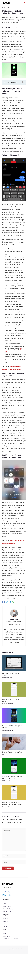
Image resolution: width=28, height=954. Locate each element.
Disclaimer (6, 936)
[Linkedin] (10, 602)
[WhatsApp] (13, 602)
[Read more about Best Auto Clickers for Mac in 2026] (14, 663)
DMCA (5, 933)
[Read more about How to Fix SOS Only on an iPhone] (14, 689)
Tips (4, 924)
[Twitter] (7, 602)
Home (3, 7)
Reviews (6, 921)
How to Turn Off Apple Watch (12, 752)
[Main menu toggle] (24, 2)
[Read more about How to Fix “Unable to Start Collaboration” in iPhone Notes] (14, 792)
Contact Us (7, 906)
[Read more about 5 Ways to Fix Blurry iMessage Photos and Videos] (14, 766)
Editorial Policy (8, 909)
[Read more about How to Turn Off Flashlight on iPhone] (14, 715)
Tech (5, 926)
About (5, 904)
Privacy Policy (8, 911)
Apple (8, 7)
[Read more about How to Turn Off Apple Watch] (14, 742)
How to (5, 918)
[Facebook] (3, 602)
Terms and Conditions (10, 939)
